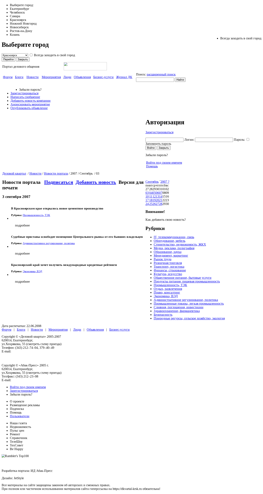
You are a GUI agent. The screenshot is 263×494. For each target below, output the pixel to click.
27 (157, 204)
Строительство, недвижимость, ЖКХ (180, 244)
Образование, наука (167, 252)
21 (160, 200)
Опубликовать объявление (29, 108)
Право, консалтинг (167, 292)
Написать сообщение (25, 97)
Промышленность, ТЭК (170, 285)
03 (147, 192)
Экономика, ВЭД (166, 296)
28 (160, 204)
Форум (8, 77)
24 (147, 204)
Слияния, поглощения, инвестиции (178, 307)
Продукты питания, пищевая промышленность (187, 281)
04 (150, 192)
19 (154, 200)
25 (150, 204)
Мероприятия (51, 77)
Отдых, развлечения (168, 288)
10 (147, 196)
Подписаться (58, 182)
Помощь (152, 166)
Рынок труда (162, 259)
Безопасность (163, 314)
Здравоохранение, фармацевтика (177, 311)
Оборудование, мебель (169, 240)
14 (160, 196)
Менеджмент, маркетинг (171, 255)
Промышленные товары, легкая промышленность (189, 303)
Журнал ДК (124, 77)
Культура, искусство (168, 274)
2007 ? (164, 181)
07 (160, 192)
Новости (33, 77)
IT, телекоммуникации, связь (174, 237)
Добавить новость (96, 182)
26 (154, 204)
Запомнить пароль (158, 143)
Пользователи (19, 416)
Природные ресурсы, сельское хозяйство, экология (189, 318)
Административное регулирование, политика (186, 300)
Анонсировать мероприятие (30, 104)
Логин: (189, 139)
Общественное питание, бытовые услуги (182, 277)
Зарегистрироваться (24, 93)
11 (150, 196)
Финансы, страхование (170, 270)
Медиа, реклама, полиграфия (174, 248)
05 (154, 192)
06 (157, 192)
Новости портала (56, 173)
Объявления (82, 77)
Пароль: (239, 139)
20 (157, 200)
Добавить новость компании (30, 100)
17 (147, 200)
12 (154, 196)
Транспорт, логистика (169, 266)
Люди (67, 77)
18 (150, 200)
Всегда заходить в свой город (54, 55)
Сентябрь (152, 181)
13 (157, 196)
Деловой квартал (14, 173)
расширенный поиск (161, 74)
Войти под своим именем (164, 162)
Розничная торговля (168, 263)
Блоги (19, 77)
